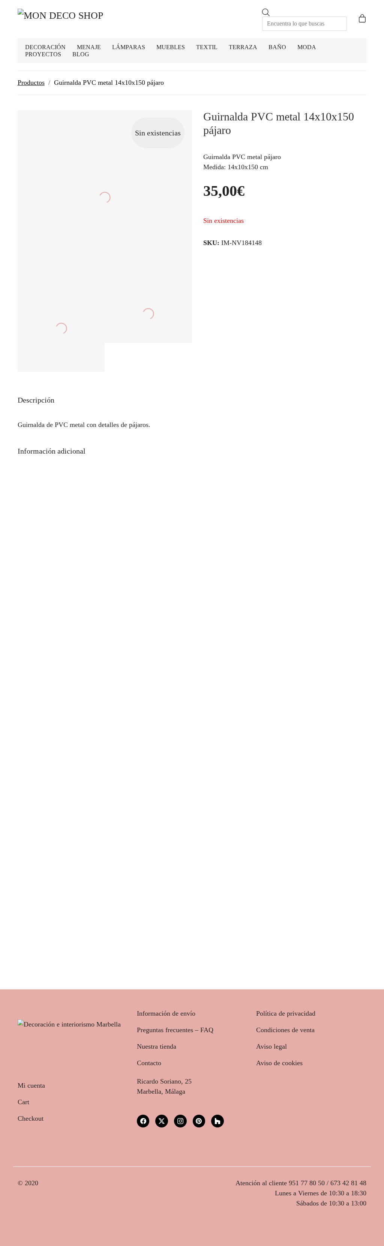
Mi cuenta (31, 1085)
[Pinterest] (199, 1121)
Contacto (149, 1063)
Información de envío (166, 1013)
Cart (23, 1102)
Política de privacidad (285, 1013)
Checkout (31, 1118)
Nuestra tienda (156, 1046)
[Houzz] (217, 1121)
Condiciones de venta (285, 1030)
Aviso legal (271, 1046)
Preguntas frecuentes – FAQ (175, 1030)
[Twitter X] (161, 1121)
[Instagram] (180, 1121)
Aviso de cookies (279, 1063)
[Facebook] (143, 1121)
